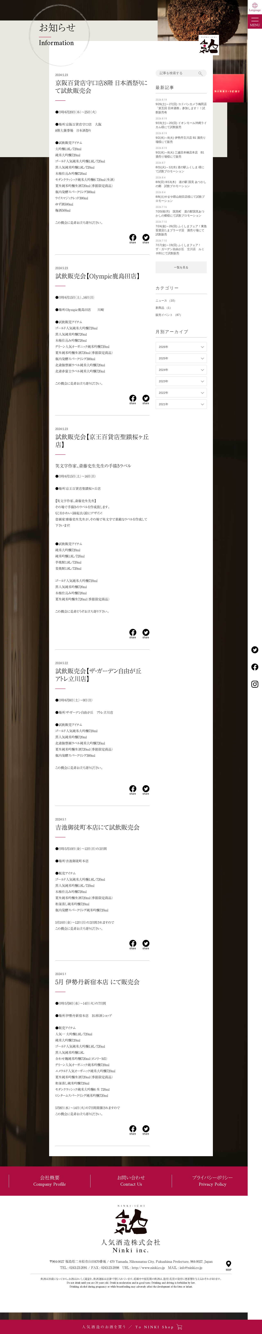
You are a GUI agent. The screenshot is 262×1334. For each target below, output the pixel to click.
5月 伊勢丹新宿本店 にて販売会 (97, 982)
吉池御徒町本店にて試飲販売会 (97, 827)
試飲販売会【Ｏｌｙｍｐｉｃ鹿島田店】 (97, 276)
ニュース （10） (166, 300)
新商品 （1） (164, 307)
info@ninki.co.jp (191, 1267)
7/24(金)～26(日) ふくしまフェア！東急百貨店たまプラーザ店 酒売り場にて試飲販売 (181, 230)
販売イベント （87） (169, 314)
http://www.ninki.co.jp (148, 1267)
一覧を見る (181, 267)
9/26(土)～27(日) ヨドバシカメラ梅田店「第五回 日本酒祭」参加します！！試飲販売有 (181, 108)
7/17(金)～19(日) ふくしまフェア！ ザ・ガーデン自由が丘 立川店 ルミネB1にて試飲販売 (180, 249)
